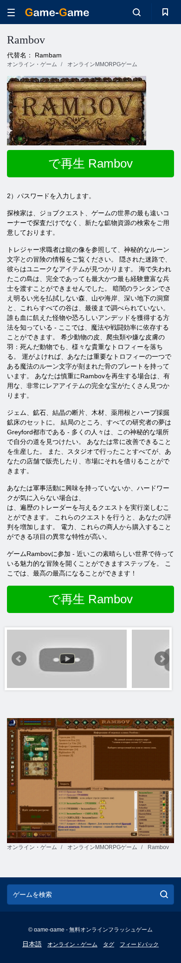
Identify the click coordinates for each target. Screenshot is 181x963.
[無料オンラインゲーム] (57, 12)
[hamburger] (11, 12)
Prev (19, 658)
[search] (164, 894)
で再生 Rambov (90, 163)
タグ (108, 944)
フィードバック (139, 944)
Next (162, 658)
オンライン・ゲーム (72, 944)
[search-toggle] (137, 12)
